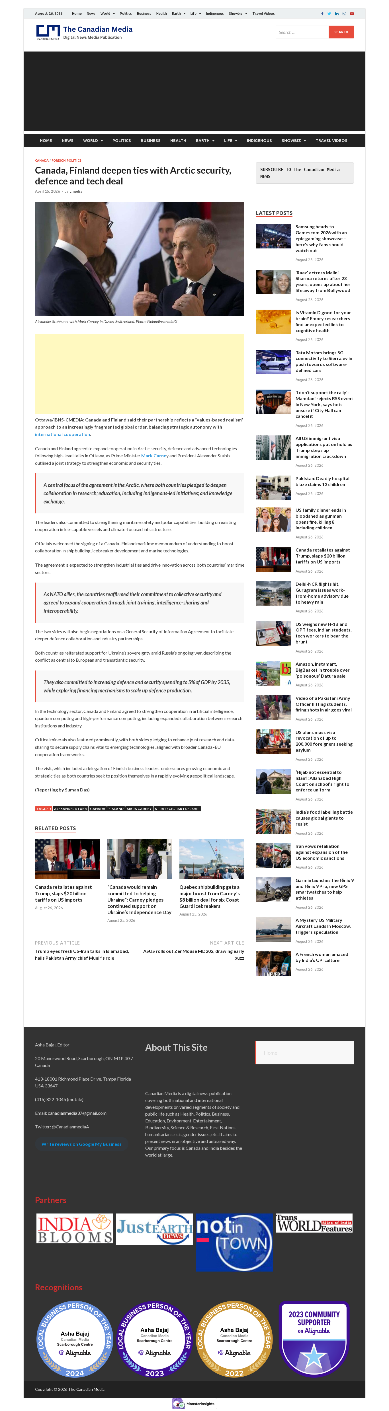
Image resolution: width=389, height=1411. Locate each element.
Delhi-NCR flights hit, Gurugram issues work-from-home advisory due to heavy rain (322, 592)
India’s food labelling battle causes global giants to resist (324, 817)
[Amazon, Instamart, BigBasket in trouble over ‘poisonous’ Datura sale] (273, 664)
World (105, 13)
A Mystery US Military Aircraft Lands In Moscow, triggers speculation (323, 926)
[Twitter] (329, 13)
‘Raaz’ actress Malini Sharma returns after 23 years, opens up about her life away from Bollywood (323, 281)
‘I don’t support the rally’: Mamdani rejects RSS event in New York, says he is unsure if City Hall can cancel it (324, 404)
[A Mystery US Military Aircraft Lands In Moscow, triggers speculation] (273, 920)
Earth (176, 13)
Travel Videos (263, 13)
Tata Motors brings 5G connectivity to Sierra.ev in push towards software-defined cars (324, 361)
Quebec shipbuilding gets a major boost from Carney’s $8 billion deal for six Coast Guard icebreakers (209, 896)
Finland (116, 809)
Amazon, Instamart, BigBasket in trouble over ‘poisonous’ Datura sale (323, 669)
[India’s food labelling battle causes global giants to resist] (273, 812)
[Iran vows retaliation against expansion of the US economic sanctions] (273, 846)
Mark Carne (153, 455)
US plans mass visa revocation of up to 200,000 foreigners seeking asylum (324, 740)
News (91, 13)
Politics (126, 13)
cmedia (75, 191)
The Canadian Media (86, 1389)
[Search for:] (315, 32)
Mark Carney (139, 809)
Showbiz (236, 13)
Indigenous (215, 13)
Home (77, 13)
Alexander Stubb (70, 809)
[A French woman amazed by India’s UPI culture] (273, 954)
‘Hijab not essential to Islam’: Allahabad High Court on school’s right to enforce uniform (322, 780)
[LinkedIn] (337, 13)
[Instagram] (344, 13)
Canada (42, 160)
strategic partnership (177, 809)
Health (161, 13)
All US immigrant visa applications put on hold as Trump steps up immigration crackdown (324, 446)
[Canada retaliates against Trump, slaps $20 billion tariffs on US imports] (67, 880)
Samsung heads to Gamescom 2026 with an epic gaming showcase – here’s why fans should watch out (321, 238)
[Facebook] (322, 13)
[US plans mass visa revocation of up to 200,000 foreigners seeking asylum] (273, 732)
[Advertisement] (194, 91)
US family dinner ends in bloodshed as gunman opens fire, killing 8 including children (321, 518)
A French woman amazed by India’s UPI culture (322, 957)
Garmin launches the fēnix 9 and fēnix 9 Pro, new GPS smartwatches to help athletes (325, 888)
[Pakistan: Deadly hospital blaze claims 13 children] (273, 479)
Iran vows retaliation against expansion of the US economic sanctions (322, 852)
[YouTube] (352, 13)
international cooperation (62, 434)
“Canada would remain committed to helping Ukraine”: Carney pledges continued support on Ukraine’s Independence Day (139, 899)
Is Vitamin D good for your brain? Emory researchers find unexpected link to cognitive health (323, 321)
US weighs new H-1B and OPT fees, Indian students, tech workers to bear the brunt (324, 632)
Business (144, 13)
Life (193, 13)
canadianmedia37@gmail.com (77, 1113)
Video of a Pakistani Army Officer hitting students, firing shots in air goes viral (324, 704)
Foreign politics (66, 160)
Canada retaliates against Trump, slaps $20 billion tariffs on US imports (63, 893)
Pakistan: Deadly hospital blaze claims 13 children (322, 481)
